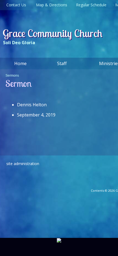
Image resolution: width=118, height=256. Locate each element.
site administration (22, 163)
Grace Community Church (52, 33)
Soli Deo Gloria (19, 43)
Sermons (12, 75)
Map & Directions (50, 4)
